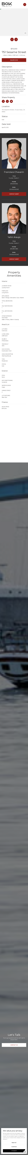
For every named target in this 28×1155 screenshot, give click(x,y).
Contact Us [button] (14, 1045)
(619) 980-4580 (14, 248)
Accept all (14, 1150)
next (16, 39)
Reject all (14, 1142)
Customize (14, 1146)
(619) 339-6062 (14, 183)
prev (12, 39)
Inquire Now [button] (14, 60)
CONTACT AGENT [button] (14, 194)
